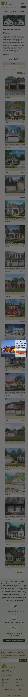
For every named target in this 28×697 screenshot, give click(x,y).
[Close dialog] (26, 340)
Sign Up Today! (20, 351)
